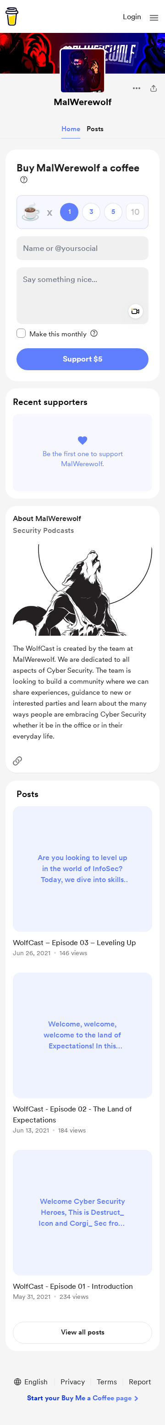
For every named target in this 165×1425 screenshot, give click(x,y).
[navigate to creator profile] (82, 71)
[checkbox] (51, 334)
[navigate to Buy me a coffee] (12, 16)
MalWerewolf (83, 101)
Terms (107, 1381)
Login (132, 16)
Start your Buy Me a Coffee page (79, 1398)
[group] (82, 886)
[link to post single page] (82, 883)
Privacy (72, 1381)
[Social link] (17, 761)
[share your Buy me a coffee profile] (153, 88)
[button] (154, 17)
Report (140, 1381)
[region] (83, 265)
